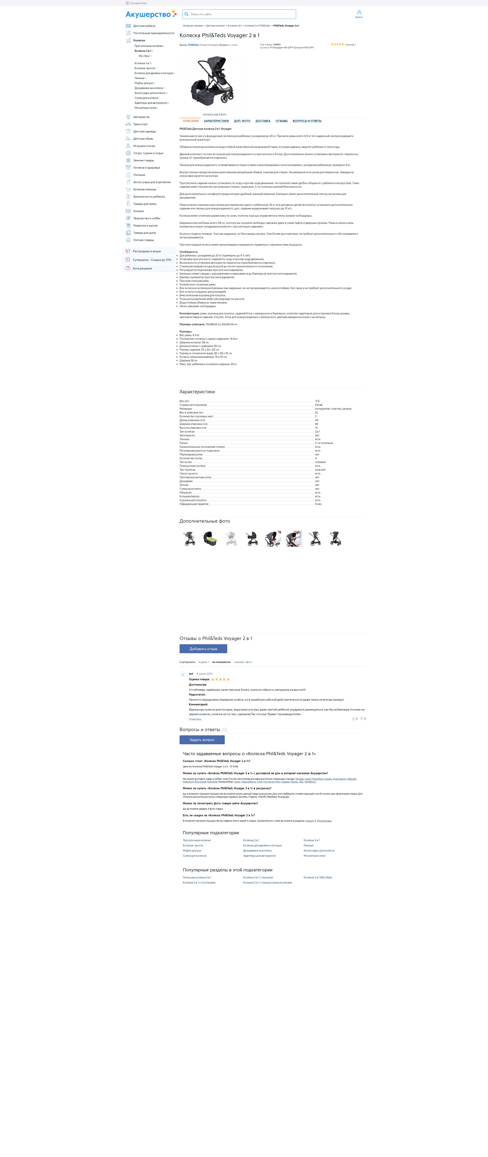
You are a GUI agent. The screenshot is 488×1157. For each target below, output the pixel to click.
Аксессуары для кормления (152, 182)
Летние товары (143, 240)
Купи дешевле (142, 268)
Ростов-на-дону (271, 781)
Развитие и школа (145, 225)
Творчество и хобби (146, 218)
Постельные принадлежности (153, 33)
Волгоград (200, 781)
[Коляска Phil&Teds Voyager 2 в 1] (215, 81)
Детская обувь (143, 138)
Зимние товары (143, 160)
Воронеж (212, 781)
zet (191, 673)
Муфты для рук (145, 83)
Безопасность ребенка (149, 196)
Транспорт (140, 124)
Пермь (294, 781)
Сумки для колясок (147, 97)
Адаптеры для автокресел (152, 102)
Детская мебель (144, 25)
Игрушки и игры (144, 145)
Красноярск (339, 778)
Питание (139, 174)
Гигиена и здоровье (146, 167)
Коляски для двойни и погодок (155, 73)
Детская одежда (144, 131)
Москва (299, 778)
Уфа (301, 781)
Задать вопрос (202, 740)
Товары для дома (144, 232)
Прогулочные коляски (149, 45)
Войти (359, 17)
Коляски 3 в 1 (143, 63)
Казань (328, 778)
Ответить (195, 719)
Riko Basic (145, 55)
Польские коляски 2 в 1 (197, 877)
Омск (237, 781)
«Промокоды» (324, 820)
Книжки (138, 211)
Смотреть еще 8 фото (214, 114)
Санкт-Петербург (314, 778)
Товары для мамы (144, 203)
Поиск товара (186, 14)
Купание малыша (144, 189)
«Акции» (309, 820)
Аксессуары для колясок (151, 93)
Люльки (140, 78)
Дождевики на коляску (150, 88)
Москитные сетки (146, 107)
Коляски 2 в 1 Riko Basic (318, 877)
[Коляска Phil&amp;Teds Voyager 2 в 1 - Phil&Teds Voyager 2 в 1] (189, 539)
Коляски (139, 40)
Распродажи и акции (147, 251)
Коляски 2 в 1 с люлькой (258, 877)
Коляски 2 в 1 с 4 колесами (199, 882)
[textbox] (239, 14)
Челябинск (310, 781)
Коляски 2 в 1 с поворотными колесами (267, 882)
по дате (202, 661)
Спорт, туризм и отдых (148, 153)
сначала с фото (243, 661)
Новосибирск (248, 781)
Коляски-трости (145, 68)
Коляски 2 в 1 (144, 50)
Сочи (259, 781)
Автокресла (141, 117)
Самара (285, 781)
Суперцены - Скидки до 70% (152, 259)
